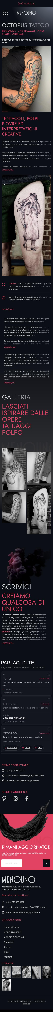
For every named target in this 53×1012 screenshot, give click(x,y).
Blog (6, 952)
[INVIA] (46, 863)
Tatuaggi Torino (11, 927)
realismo (6, 631)
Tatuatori (8, 942)
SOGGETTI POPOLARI (14, 937)
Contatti (8, 956)
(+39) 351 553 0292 (26, 3)
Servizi (7, 947)
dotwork (12, 283)
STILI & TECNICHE (12, 932)
